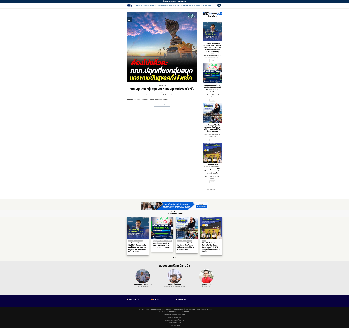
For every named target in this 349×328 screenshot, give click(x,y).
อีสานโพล (185, 5)
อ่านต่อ (212, 60)
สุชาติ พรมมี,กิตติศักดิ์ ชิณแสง (174, 320)
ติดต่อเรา (210, 5)
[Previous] (125, 233)
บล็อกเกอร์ (152, 5)
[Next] (223, 233)
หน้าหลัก (138, 5)
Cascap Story (172, 5)
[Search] (219, 5)
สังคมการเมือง (134, 299)
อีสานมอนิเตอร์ (144, 5)
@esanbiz (211, 189)
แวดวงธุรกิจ (158, 299)
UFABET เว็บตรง (142, 289)
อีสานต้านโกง (192, 5)
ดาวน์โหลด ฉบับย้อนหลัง (201, 5)
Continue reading (162, 105)
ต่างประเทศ (182, 299)
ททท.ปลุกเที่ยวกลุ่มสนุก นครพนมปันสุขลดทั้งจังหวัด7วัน (162, 88)
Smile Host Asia (174, 325)
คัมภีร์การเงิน (179, 5)
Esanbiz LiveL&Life (162, 5)
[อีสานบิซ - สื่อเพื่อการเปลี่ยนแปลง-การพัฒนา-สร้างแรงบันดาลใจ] (130, 5)
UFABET (132, 289)
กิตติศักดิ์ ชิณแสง (173, 95)
